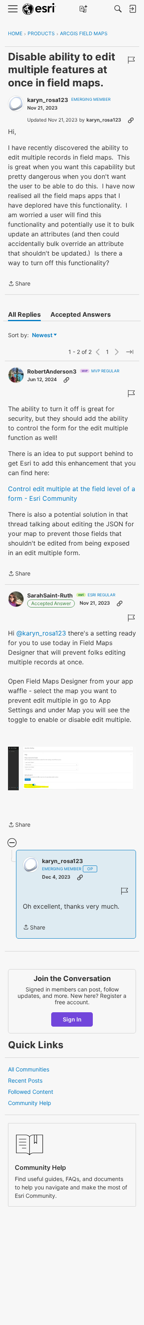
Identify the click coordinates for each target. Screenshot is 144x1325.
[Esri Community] (39, 9)
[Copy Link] (131, 120)
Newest (42, 335)
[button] (72, 768)
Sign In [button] (72, 1019)
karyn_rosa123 (47, 99)
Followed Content (30, 1091)
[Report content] (131, 60)
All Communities (28, 1069)
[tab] (24, 314)
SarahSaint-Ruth (50, 595)
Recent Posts (25, 1080)
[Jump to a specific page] (129, 352)
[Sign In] (132, 9)
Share (19, 284)
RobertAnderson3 (51, 371)
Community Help (29, 1102)
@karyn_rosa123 (41, 633)
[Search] (118, 9)
